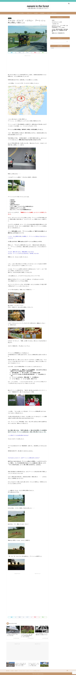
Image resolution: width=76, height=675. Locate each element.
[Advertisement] (27, 64)
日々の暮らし (22, 13)
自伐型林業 (42, 13)
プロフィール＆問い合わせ (51, 13)
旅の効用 (36, 13)
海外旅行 (10, 18)
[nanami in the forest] (38, 9)
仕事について (29, 13)
